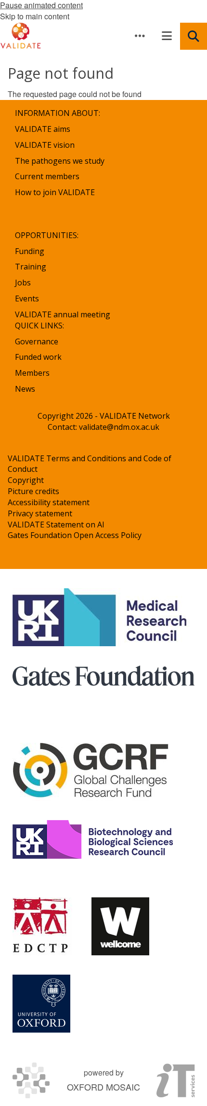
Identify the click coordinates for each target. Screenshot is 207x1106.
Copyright (26, 480)
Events (27, 298)
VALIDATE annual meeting (62, 314)
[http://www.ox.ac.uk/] (41, 1004)
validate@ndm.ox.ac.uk (119, 427)
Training (30, 266)
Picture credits (33, 491)
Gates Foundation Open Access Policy (75, 535)
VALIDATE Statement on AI (56, 524)
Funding (29, 251)
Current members (47, 176)
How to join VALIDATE (55, 192)
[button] (139, 35)
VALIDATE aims (42, 129)
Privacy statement (40, 513)
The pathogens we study (59, 161)
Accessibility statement (49, 502)
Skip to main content (34, 16)
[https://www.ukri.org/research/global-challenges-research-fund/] (91, 772)
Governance (36, 341)
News (25, 388)
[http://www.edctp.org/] (42, 926)
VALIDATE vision (45, 145)
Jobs (23, 282)
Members (32, 373)
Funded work (38, 357)
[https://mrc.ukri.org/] (101, 617)
